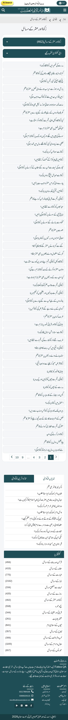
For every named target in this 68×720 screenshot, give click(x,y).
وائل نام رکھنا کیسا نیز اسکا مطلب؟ (49, 512)
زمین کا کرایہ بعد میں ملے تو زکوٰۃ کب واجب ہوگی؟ (46, 97)
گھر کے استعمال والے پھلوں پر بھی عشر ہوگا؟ (47, 254)
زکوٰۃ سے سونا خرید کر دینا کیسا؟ (52, 152)
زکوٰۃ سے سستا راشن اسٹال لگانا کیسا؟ (50, 332)
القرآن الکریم (46, 696)
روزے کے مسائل (54, 594)
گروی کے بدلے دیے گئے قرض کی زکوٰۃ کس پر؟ (45, 308)
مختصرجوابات (57, 619)
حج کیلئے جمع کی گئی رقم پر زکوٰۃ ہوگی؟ (51, 81)
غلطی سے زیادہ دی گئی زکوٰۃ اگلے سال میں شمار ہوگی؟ (44, 144)
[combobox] (34, 42)
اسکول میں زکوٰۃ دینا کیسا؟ (54, 403)
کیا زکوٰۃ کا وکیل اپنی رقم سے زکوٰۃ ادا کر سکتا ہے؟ (46, 120)
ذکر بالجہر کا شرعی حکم (54, 487)
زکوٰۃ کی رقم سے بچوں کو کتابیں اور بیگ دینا (48, 379)
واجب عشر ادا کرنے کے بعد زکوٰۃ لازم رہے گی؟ (46, 269)
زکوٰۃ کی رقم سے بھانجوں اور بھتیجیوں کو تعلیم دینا (46, 293)
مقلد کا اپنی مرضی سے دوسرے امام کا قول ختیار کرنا (43, 525)
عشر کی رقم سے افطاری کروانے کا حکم (49, 426)
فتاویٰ (55, 19)
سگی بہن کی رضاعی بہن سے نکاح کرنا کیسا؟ (47, 537)
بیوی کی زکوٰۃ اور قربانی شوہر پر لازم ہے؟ (48, 324)
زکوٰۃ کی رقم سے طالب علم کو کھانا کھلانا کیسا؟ (48, 285)
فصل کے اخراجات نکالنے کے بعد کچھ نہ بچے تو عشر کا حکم (43, 418)
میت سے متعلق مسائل (53, 587)
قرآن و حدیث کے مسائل (52, 562)
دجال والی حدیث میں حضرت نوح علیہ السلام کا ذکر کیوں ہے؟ (40, 500)
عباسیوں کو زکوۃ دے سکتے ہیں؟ (51, 206)
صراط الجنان (46, 692)
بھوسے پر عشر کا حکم (56, 230)
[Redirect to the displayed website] (3, 10)
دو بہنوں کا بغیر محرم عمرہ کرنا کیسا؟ (49, 506)
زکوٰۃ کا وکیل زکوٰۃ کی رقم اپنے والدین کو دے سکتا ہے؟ (43, 261)
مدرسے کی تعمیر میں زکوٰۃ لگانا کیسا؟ (51, 65)
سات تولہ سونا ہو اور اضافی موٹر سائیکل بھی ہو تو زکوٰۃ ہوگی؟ (42, 104)
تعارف (64, 692)
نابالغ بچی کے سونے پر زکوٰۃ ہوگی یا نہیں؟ (48, 214)
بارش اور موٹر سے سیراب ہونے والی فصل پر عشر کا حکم (43, 89)
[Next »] (11, 457)
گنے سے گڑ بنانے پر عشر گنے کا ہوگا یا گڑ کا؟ (47, 246)
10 (17, 457)
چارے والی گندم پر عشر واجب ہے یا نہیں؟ (47, 183)
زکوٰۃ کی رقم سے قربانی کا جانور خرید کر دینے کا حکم (46, 199)
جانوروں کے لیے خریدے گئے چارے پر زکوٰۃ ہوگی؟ (44, 301)
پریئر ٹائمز (47, 704)
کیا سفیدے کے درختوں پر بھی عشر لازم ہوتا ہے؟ (45, 277)
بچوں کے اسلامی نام (54, 625)
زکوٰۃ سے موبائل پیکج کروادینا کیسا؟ (51, 175)
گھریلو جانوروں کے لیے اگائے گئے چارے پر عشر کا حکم (43, 112)
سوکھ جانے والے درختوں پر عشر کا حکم (49, 356)
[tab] (49, 479)
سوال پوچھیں (62, 696)
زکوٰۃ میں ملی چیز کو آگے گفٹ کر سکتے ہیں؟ (48, 159)
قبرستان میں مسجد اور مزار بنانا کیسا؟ (49, 544)
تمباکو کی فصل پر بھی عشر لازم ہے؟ (50, 128)
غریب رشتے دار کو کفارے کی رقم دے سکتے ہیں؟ (45, 340)
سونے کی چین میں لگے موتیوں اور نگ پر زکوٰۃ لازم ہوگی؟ (43, 136)
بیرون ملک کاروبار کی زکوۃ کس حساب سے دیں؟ (46, 410)
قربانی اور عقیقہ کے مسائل (52, 612)
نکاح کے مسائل (56, 631)
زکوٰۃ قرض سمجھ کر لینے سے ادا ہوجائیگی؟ (49, 363)
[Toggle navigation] (65, 10)
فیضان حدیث (46, 700)
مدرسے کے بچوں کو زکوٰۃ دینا (53, 387)
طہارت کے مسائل (54, 575)
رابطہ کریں (63, 704)
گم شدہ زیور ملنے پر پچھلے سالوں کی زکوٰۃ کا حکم (48, 73)
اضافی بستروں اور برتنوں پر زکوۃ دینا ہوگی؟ (48, 238)
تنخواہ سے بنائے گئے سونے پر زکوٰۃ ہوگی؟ (48, 222)
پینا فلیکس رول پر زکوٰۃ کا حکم (53, 442)
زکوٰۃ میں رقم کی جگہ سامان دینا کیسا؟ (50, 191)
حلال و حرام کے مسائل (53, 644)
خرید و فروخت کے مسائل (52, 637)
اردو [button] (63, 3)
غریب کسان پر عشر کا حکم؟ (53, 316)
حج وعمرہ (58, 606)
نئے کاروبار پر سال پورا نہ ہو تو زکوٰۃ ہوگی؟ (48, 450)
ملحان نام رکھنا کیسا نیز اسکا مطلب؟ (49, 493)
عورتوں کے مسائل (54, 650)
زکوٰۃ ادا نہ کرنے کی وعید (55, 434)
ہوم (64, 19)
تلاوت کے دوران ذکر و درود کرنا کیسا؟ (48, 531)
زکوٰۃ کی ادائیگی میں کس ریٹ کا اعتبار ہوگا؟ (48, 348)
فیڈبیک (64, 700)
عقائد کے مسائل (55, 568)
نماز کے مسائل (56, 581)
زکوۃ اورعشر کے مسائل (53, 600)
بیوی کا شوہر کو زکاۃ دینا (55, 371)
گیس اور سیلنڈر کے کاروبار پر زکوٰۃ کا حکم (49, 395)
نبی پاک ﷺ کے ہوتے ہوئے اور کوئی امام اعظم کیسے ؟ (41, 519)
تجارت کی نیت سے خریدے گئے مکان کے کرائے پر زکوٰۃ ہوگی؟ (40, 167)
